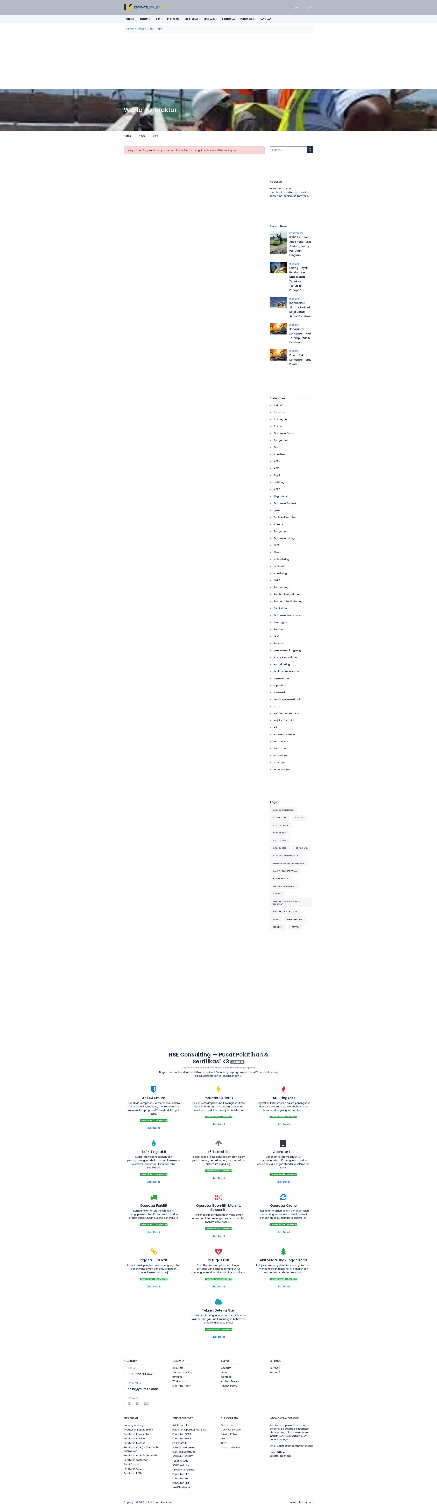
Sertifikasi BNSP (181, 1487)
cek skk (299, 817)
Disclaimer (227, 1425)
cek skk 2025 (279, 840)
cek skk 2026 (279, 848)
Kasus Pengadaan (285, 657)
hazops (277, 893)
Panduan (266, 19)
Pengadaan (281, 440)
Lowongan (280, 622)
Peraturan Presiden (135, 1438)
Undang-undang (134, 1425)
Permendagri (282, 587)
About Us (177, 1368)
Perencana (228, 19)
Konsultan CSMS (182, 1434)
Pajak (277, 475)
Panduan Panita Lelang (288, 601)
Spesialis (210, 19)
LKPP (276, 545)
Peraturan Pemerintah (137, 1434)
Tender (130, 19)
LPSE (276, 636)
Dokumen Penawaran (287, 615)
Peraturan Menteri (134, 1443)
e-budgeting (282, 664)
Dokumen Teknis (284, 433)
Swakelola (280, 608)
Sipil (159, 19)
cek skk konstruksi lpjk (285, 855)
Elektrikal (192, 19)
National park (294, 919)
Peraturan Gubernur (135, 1460)
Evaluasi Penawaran (286, 671)
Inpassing (280, 685)
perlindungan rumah (284, 886)
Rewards (177, 1377)
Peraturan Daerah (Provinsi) (140, 1455)
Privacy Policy (229, 1385)
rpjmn (277, 510)
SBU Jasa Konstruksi (183, 1452)
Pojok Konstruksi (284, 720)
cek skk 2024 (279, 832)
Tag (150, 28)
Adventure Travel (284, 734)
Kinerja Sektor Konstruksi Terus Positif (300, 359)
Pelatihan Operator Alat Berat (189, 1429)
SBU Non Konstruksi (183, 1469)
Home (130, 28)
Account (226, 1368)
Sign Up (309, 7)
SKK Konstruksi (180, 1425)
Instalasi (173, 19)
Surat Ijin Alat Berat (183, 1447)
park (275, 919)
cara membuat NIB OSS (285, 911)
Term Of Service (231, 1429)
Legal (224, 1372)
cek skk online (280, 825)
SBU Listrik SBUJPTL (183, 1456)
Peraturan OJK (132, 1468)
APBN (277, 461)
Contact (226, 1377)
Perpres (279, 629)
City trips (279, 762)
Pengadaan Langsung (287, 713)
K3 (275, 727)
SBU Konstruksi (180, 1465)
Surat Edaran (131, 1464)
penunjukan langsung (287, 650)
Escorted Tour (283, 769)
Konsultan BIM (180, 1483)
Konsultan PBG (180, 1474)
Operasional (282, 678)
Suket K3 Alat (180, 1460)
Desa (277, 447)
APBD (277, 489)
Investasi (279, 412)
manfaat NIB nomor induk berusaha (287, 903)
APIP (276, 468)
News (141, 28)
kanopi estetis (280, 878)
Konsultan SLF (180, 1478)
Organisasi (280, 496)
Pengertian (280, 531)
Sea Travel (280, 748)
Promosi (279, 643)
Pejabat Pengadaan (286, 594)
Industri (294, 263)
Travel (295, 927)
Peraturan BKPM (133, 1473)
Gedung (145, 19)
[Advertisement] (218, 62)
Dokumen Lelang (284, 538)
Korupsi (278, 524)
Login (296, 7)
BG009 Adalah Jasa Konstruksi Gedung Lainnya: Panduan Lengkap (300, 246)
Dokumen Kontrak (285, 503)
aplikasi (279, 566)
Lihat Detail (153, 1128)
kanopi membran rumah (285, 871)
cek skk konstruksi (283, 810)
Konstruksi (296, 233)
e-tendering (281, 559)
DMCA (224, 1438)
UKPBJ (277, 580)
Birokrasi (279, 692)
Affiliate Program (231, 1381)
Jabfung (279, 482)
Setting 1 (275, 1368)
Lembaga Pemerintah (287, 699)
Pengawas (247, 19)
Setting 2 (275, 1372)
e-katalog (280, 573)
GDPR (224, 1443)
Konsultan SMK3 (181, 1438)
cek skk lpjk (301, 848)
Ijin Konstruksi (180, 1443)
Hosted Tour (282, 755)
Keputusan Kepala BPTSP (138, 1429)
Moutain (277, 927)
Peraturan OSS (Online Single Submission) (141, 1449)
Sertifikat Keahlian (285, 517)
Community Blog (182, 1372)
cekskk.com (279, 817)
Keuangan (280, 419)
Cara (277, 706)
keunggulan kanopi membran (288, 863)
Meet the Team (181, 1385)
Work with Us (179, 1381)
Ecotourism (281, 741)
